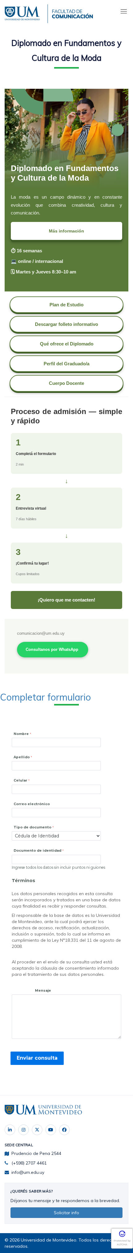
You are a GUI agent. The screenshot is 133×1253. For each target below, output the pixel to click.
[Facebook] (64, 1130)
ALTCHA (122, 1244)
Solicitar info (66, 1212)
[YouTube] (50, 1130)
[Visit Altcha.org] (122, 1235)
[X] (37, 1130)
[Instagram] (23, 1130)
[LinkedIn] (10, 1130)
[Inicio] (23, 12)
